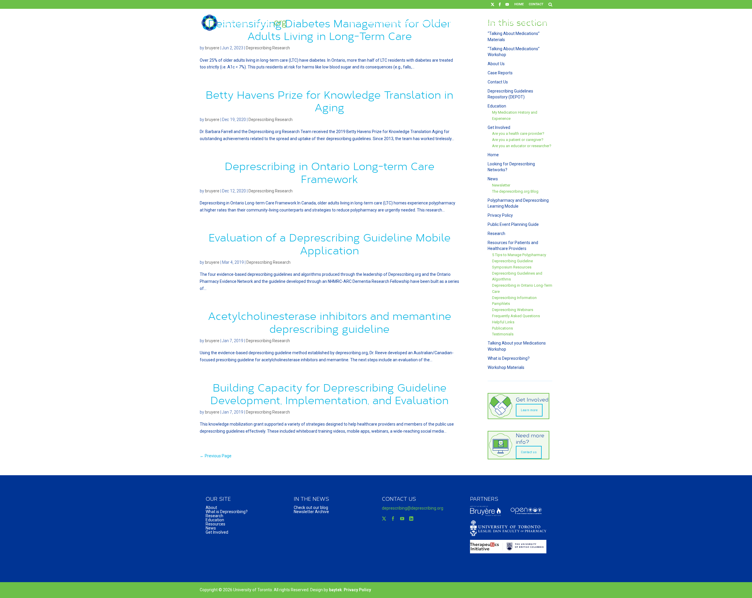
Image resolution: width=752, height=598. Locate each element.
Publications (502, 328)
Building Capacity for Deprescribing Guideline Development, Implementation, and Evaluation (329, 393)
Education (460, 22)
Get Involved (536, 22)
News (511, 22)
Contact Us (498, 82)
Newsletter (501, 185)
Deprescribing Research (268, 48)
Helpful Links (503, 322)
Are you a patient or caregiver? (517, 139)
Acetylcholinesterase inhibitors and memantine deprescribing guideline (329, 322)
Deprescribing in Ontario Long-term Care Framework (329, 172)
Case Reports (500, 72)
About (355, 22)
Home (519, 4)
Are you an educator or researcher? (521, 146)
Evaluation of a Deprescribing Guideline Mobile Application (330, 243)
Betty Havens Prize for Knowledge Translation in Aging (329, 101)
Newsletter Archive (311, 512)
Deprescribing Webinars (512, 310)
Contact (536, 4)
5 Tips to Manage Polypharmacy (519, 255)
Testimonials (502, 334)
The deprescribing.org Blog (515, 191)
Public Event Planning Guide (513, 224)
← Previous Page (215, 455)
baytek (335, 589)
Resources (488, 22)
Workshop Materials (506, 367)
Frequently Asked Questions (516, 316)
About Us (496, 63)
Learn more (529, 410)
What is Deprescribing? (392, 22)
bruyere (212, 48)
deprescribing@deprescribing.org (412, 508)
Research (433, 22)
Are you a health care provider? (518, 133)
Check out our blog (311, 507)
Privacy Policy (500, 215)
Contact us (529, 452)
